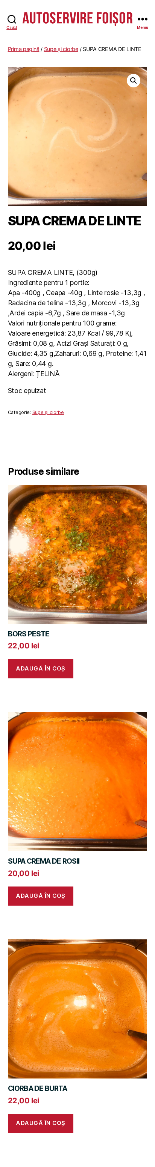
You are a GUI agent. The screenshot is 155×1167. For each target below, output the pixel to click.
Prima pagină (24, 49)
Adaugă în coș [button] (40, 668)
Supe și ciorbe (61, 49)
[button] (133, 80)
